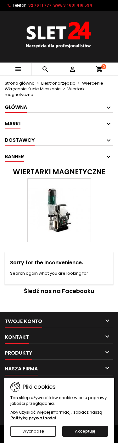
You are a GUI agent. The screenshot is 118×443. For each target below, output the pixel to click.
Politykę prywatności (33, 418)
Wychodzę (33, 431)
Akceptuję (85, 431)
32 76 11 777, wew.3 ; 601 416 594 (60, 5)
